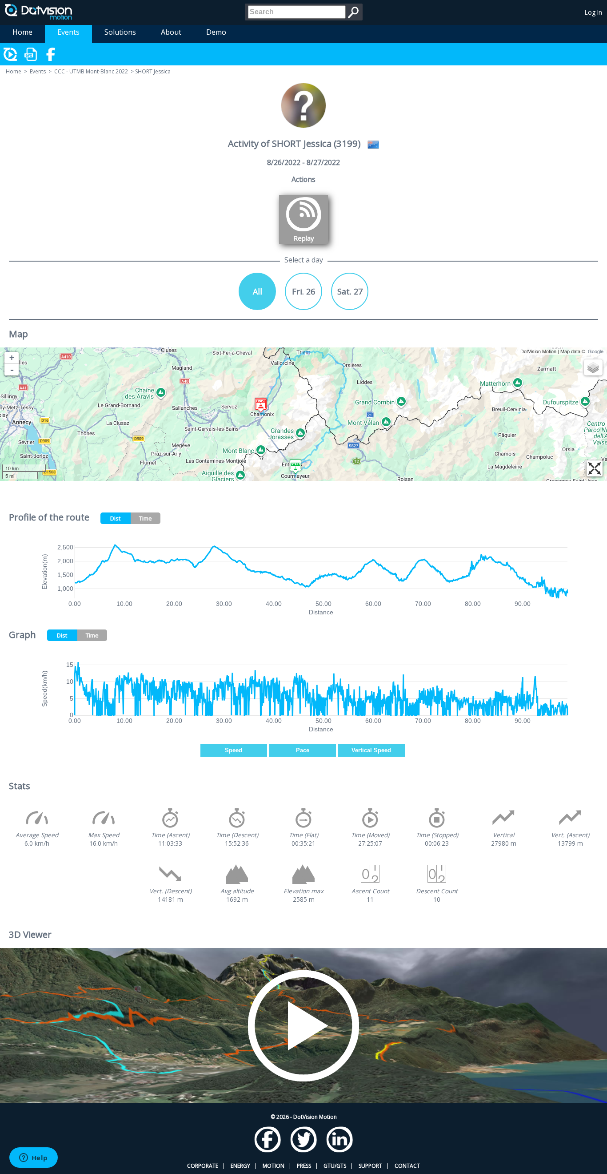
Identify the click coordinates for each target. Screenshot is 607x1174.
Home (22, 32)
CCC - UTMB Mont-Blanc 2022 (91, 71)
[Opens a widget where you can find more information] (33, 1158)
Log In (593, 12)
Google (595, 351)
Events (68, 32)
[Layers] (593, 367)
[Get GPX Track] (31, 54)
